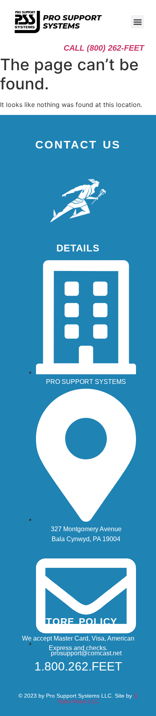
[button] (137, 21)
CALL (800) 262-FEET (104, 48)
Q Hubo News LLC (98, 698)
